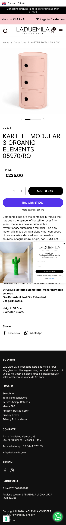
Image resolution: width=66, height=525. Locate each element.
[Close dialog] (64, 244)
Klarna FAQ (9, 406)
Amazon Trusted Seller (16, 410)
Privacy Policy (11, 414)
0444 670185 (35, 446)
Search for (9, 393)
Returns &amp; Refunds (16, 401)
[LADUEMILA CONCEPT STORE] (33, 30)
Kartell (7, 128)
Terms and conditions (15, 397)
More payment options (33, 209)
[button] (5, 30)
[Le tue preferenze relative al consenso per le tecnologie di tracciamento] (6, 519)
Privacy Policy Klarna (15, 419)
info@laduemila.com (14, 452)
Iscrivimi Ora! (49, 271)
